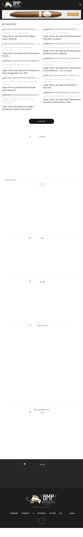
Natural (21, 98)
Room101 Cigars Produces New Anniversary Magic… (32, 221)
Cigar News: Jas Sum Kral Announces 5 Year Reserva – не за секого (62, 69)
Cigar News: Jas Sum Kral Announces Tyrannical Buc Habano (62, 52)
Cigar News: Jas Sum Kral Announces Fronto (21, 54)
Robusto (13, 100)
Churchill (48, 62)
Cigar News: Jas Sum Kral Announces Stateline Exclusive (62, 37)
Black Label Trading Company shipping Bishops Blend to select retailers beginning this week (45, 230)
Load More (41, 121)
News (14, 33)
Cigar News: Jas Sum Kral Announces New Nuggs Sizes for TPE (21, 71)
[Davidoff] (41, 11)
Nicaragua (20, 47)
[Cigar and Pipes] (41, 325)
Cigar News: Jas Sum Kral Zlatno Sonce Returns (18, 37)
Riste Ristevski (28, 47)
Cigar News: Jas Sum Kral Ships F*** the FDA (60, 86)
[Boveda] (41, 464)
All (3, 33)
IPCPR (7, 81)
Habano (7, 98)
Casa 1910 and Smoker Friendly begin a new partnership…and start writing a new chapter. (44, 201)
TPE (28, 64)
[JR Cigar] (41, 282)
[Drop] (41, 238)
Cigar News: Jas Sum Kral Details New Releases (18, 88)
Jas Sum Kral (8, 33)
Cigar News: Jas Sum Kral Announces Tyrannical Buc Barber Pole (62, 100)
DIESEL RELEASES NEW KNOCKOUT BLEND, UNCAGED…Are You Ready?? (39, 211)
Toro (66, 96)
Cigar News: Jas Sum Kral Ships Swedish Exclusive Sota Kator (17, 108)
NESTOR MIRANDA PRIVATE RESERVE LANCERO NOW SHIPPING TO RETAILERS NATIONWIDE (42, 191)
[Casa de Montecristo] (41, 410)
